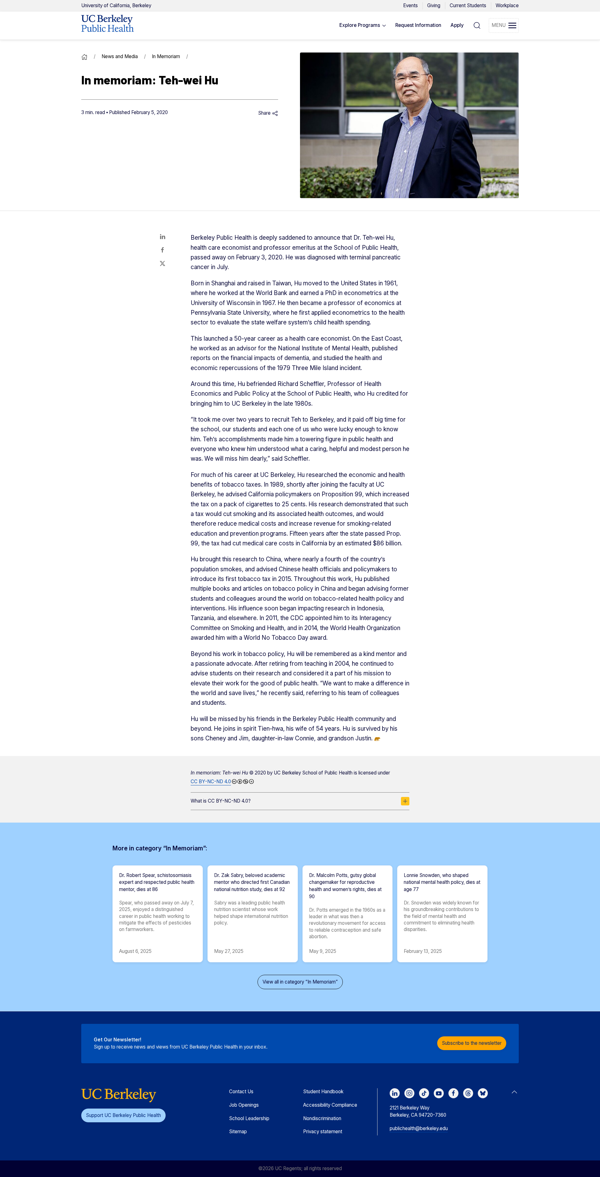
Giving (433, 5)
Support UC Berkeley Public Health (123, 1115)
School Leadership (249, 1118)
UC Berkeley (116, 5)
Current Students (468, 5)
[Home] (84, 56)
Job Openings (244, 1105)
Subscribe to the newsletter (472, 1043)
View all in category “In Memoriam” (300, 982)
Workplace (507, 5)
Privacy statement (322, 1131)
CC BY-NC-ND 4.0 (211, 781)
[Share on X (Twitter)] (162, 263)
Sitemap (238, 1131)
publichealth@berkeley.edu (419, 1128)
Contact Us (241, 1091)
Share (265, 113)
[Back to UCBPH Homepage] (107, 26)
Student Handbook (323, 1091)
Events (410, 5)
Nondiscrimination (322, 1118)
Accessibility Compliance (330, 1105)
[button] (363, 26)
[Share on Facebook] (162, 250)
